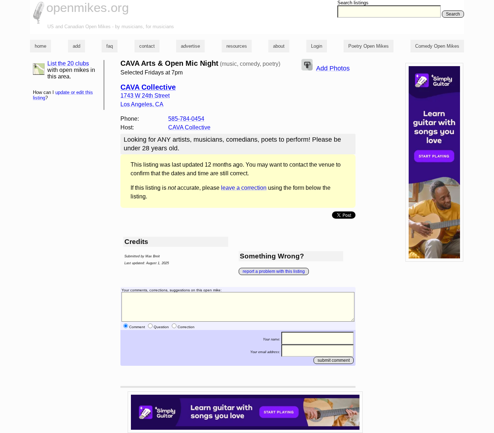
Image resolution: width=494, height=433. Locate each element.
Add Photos (333, 68)
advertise (190, 46)
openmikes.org (87, 7)
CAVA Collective (148, 87)
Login (316, 46)
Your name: (271, 339)
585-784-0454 (186, 119)
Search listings (353, 2)
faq (109, 46)
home (40, 46)
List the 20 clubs (68, 63)
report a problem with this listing (274, 271)
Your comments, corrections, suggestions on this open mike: (172, 290)
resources (236, 46)
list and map (38, 69)
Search (453, 14)
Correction (186, 327)
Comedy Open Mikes (437, 46)
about (279, 46)
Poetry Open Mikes (368, 46)
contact (147, 46)
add (76, 46)
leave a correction (244, 188)
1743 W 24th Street (145, 96)
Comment (137, 327)
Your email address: (265, 351)
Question (161, 327)
